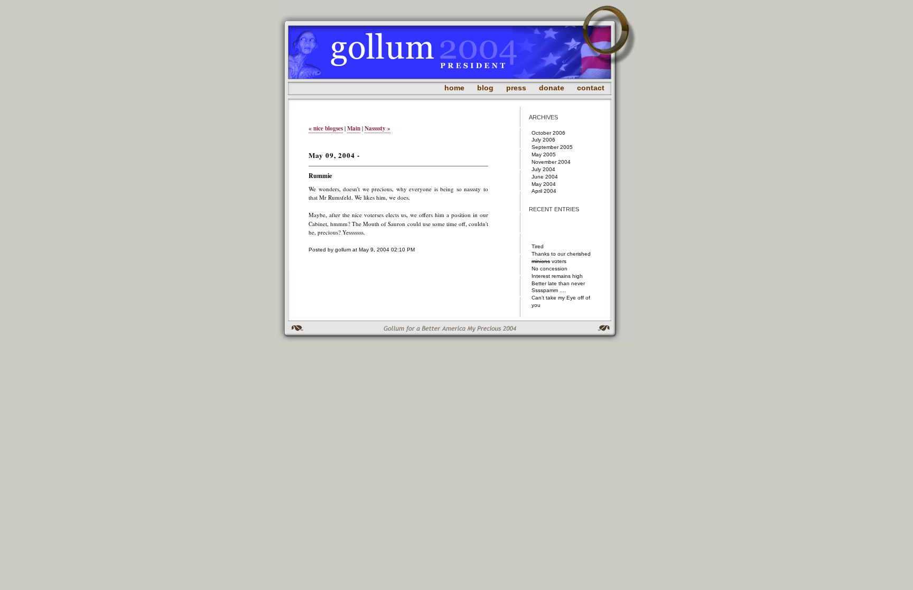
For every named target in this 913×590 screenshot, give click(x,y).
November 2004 (551, 162)
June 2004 (545, 177)
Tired (538, 246)
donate (551, 87)
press (516, 87)
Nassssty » (377, 128)
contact (590, 87)
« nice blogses (326, 128)
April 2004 (544, 191)
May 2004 (544, 184)
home (454, 87)
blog (485, 87)
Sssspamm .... (549, 290)
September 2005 (552, 147)
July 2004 (543, 169)
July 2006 (543, 140)
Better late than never (558, 283)
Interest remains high (557, 276)
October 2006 (548, 133)
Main (353, 128)
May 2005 (544, 154)
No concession (549, 268)
